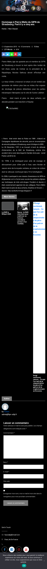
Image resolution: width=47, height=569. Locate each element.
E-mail (6, 472)
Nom (5, 462)
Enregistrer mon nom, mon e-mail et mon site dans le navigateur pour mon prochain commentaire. (22, 495)
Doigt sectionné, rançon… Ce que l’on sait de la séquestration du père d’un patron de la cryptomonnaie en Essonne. (39, 383)
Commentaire (9, 433)
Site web (6, 481)
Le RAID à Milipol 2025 (6, 213)
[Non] (44, 561)
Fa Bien (6, 412)
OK (24, 565)
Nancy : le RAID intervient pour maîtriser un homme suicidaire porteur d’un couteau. (23, 218)
